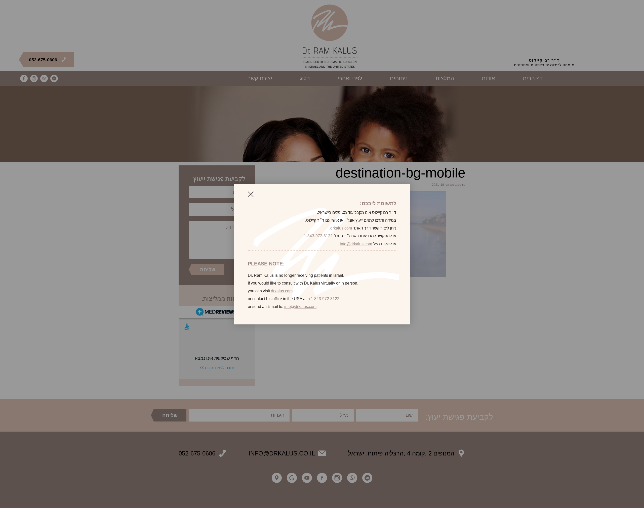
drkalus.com (341, 228)
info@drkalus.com (356, 244)
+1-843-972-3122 (317, 236)
